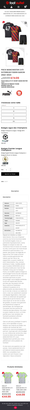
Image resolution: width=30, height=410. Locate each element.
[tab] (15, 191)
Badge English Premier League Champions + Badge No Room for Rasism (13, 154)
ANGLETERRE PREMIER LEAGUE (17, 11)
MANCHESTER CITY (8, 13)
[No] (28, 406)
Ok (15, 407)
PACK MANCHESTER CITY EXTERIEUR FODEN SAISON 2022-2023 (14, 350)
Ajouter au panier (10, 174)
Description (15, 191)
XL (13, 118)
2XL (14, 121)
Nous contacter (16, 356)
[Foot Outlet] (15, 3)
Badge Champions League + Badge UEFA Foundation (13, 132)
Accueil (7, 11)
